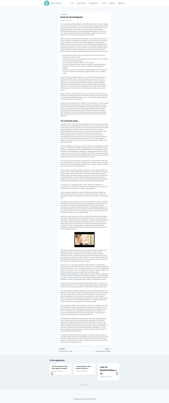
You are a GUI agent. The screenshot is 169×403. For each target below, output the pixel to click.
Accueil (72, 3)
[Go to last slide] (52, 373)
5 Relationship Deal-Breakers (103, 350)
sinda (63, 20)
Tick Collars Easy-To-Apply (65, 350)
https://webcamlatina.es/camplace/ (69, 274)
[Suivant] (117, 373)
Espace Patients (81, 3)
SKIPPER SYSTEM (86, 399)
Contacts (103, 3)
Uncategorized (64, 14)
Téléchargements (93, 3)
